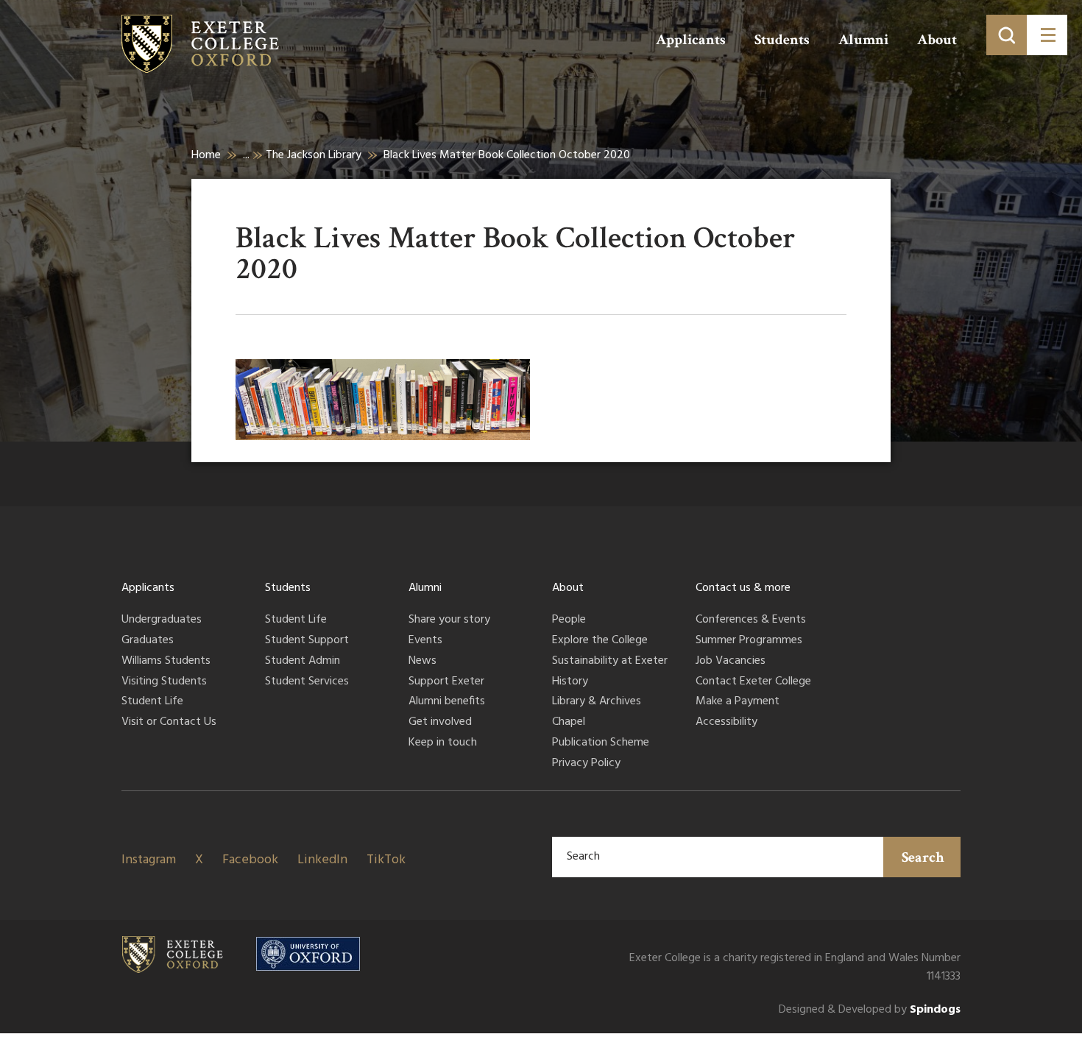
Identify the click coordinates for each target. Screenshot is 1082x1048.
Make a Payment (737, 702)
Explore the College (600, 641)
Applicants (691, 39)
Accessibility (726, 723)
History (570, 682)
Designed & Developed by (870, 1010)
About (937, 39)
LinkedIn (322, 860)
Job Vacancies (730, 661)
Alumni (863, 39)
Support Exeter (446, 682)
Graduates (147, 641)
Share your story (449, 620)
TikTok (386, 860)
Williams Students (166, 661)
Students (782, 39)
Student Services (307, 682)
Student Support (307, 641)
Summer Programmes (749, 641)
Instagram (148, 860)
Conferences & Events (751, 620)
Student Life (152, 702)
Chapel (568, 723)
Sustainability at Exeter (610, 661)
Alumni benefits (447, 702)
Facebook (250, 860)
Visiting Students (164, 682)
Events (425, 641)
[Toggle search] (1006, 35)
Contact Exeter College (753, 682)
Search (923, 857)
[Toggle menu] (1047, 35)
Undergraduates (161, 620)
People (569, 620)
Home (206, 155)
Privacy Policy (586, 764)
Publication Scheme (600, 743)
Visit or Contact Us (168, 723)
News (422, 661)
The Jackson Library (313, 155)
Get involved (440, 723)
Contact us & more (743, 588)
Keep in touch (443, 743)
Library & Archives (596, 702)
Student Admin (302, 661)
